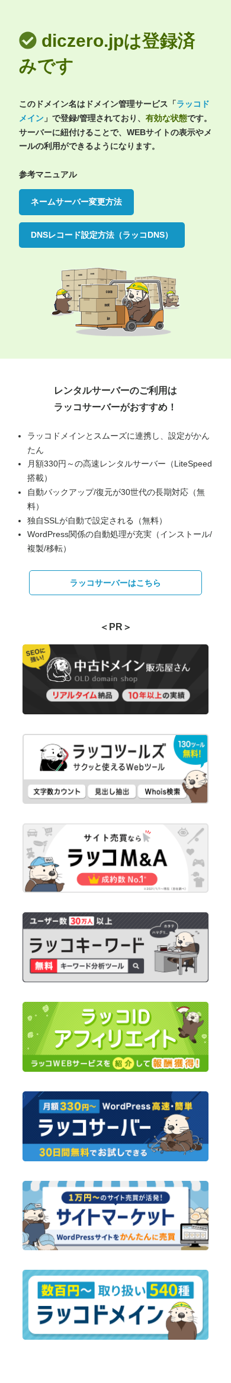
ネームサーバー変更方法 (76, 201)
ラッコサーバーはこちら (115, 582)
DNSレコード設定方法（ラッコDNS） (102, 234)
